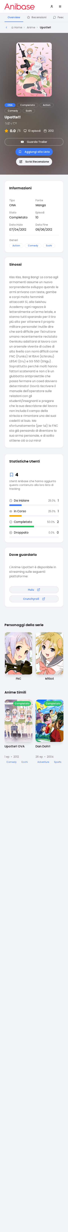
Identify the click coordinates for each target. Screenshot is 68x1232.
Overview (14, 17)
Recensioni (39, 17)
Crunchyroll (31, 599)
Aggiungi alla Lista (37, 152)
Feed (61, 17)
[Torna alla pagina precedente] (6, 27)
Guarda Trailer (37, 142)
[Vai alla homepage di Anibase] (20, 6)
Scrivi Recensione (37, 162)
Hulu (31, 590)
